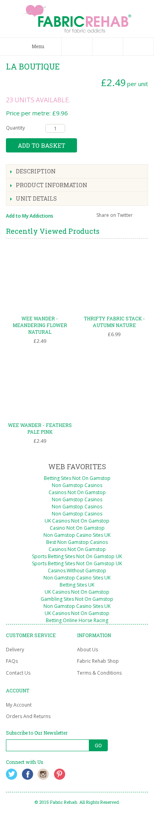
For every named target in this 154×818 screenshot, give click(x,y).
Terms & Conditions (99, 672)
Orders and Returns (28, 716)
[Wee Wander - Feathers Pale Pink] (40, 385)
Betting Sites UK (77, 584)
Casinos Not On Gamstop (77, 492)
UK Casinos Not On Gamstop (77, 520)
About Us (87, 649)
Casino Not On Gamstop (77, 528)
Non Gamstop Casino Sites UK (77, 535)
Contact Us (18, 672)
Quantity (15, 127)
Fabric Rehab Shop (98, 661)
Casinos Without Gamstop (77, 570)
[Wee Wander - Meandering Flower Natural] (40, 278)
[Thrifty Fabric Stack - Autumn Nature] (114, 278)
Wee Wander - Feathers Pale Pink (40, 428)
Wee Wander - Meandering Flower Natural (40, 325)
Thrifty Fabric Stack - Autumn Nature (114, 321)
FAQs (12, 661)
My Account (19, 704)
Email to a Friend (70, 217)
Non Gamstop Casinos (77, 485)
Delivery (15, 649)
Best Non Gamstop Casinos (77, 542)
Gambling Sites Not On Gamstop (77, 599)
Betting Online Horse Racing (77, 620)
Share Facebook (86, 217)
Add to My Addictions (29, 215)
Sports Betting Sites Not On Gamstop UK (77, 556)
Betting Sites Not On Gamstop (77, 478)
